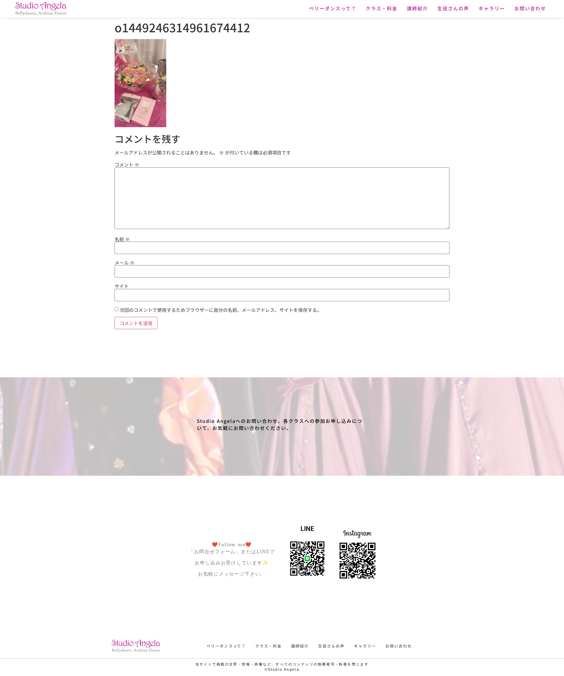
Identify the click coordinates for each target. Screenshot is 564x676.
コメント (127, 164)
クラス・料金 (381, 8)
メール (125, 262)
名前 (122, 239)
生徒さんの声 (453, 8)
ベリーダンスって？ (332, 8)
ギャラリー (492, 8)
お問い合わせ (530, 8)
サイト (122, 286)
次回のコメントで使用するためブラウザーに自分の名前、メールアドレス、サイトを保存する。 (221, 309)
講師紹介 (417, 8)
